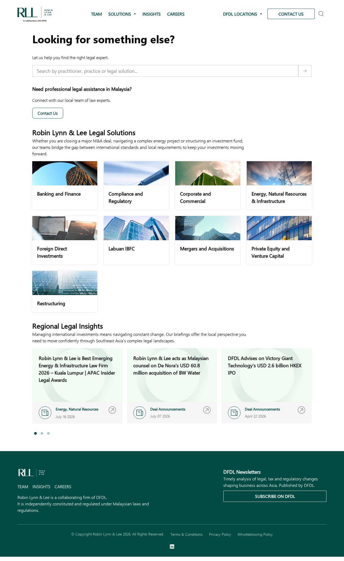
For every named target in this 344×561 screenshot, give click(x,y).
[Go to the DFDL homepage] (34, 13)
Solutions (119, 14)
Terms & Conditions (186, 534)
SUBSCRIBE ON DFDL (275, 496)
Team (96, 14)
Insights (151, 14)
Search (322, 14)
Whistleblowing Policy (255, 534)
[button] (35, 433)
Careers (176, 14)
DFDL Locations (240, 14)
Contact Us (291, 14)
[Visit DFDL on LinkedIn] (172, 547)
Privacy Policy (220, 534)
